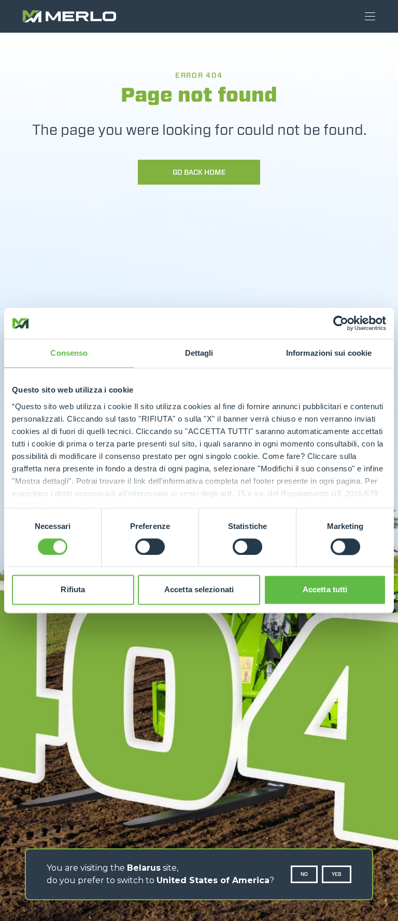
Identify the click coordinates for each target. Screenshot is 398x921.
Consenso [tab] (69, 352)
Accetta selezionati (199, 589)
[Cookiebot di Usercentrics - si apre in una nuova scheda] (340, 323)
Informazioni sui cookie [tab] (329, 352)
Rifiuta (73, 589)
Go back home (199, 172)
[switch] (150, 546)
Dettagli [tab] (199, 352)
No (304, 874)
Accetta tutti (325, 589)
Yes (337, 874)
